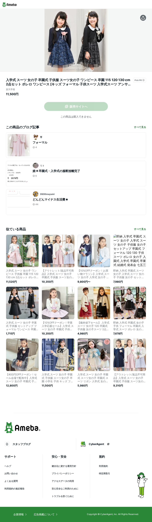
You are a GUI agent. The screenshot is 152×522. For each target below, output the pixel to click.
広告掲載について (44, 514)
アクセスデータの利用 (63, 481)
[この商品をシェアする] (143, 18)
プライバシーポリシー (63, 473)
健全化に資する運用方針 (64, 466)
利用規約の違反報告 (14, 488)
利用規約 (103, 466)
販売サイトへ (78, 106)
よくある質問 (11, 481)
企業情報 (18, 514)
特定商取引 (104, 473)
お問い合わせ (11, 473)
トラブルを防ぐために (63, 496)
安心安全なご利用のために (65, 488)
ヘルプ (7, 466)
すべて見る (140, 127)
